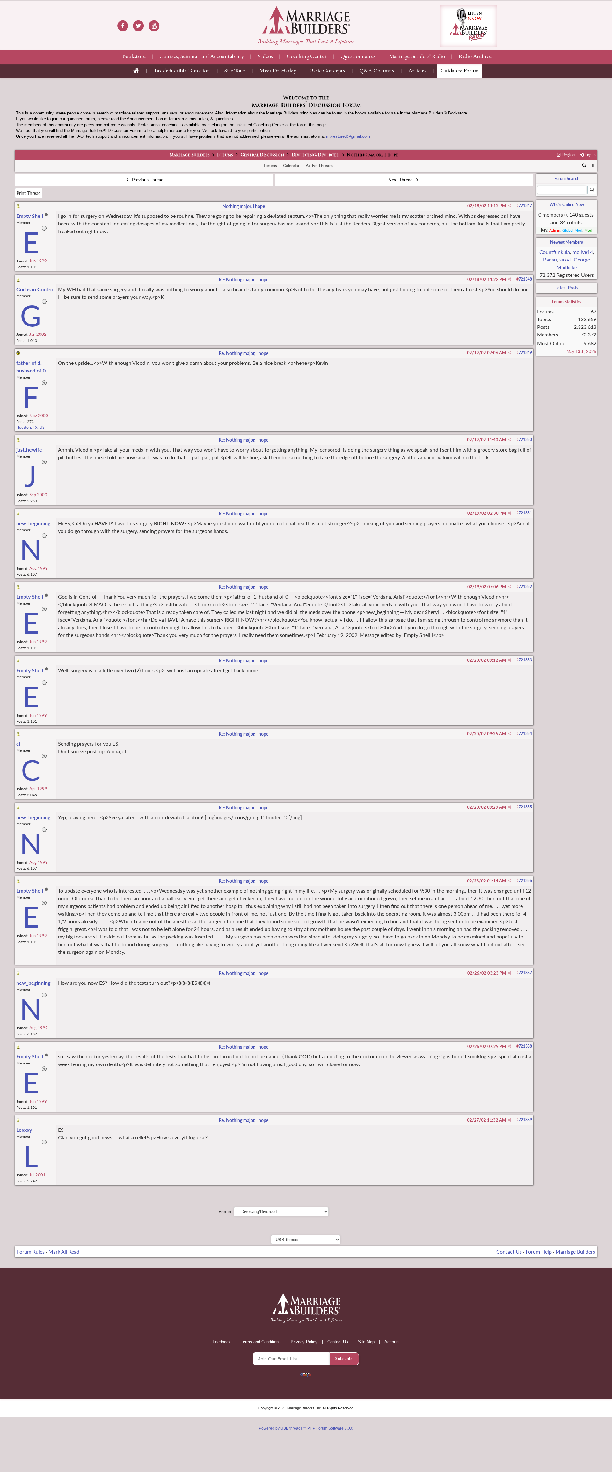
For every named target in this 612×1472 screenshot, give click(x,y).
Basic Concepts (327, 71)
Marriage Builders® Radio (417, 57)
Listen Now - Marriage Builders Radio (468, 26)
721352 (525, 586)
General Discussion (262, 155)
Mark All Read (63, 1251)
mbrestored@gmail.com (348, 136)
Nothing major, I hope (243, 206)
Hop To (225, 1211)
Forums (225, 155)
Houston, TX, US (30, 427)
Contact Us (509, 1251)
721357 (525, 972)
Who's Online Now (567, 204)
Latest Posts (566, 287)
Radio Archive (475, 57)
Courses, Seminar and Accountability (201, 57)
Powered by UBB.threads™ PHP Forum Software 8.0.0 (306, 1428)
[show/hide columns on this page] (593, 165)
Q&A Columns (376, 71)
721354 (525, 733)
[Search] (584, 166)
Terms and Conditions (261, 1341)
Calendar (291, 165)
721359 (525, 1119)
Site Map (366, 1341)
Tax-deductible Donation (182, 71)
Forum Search (566, 178)
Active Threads (319, 165)
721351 (525, 513)
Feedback (222, 1341)
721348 (525, 279)
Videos (265, 57)
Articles (417, 71)
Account (392, 1341)
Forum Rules (31, 1251)
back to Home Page (306, 20)
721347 (525, 205)
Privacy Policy (304, 1341)
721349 (525, 352)
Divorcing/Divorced (315, 155)
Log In (589, 154)
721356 (525, 880)
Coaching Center (307, 57)
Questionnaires (357, 57)
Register (568, 154)
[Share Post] (509, 206)
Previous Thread (147, 179)
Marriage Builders (190, 155)
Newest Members (566, 242)
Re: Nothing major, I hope (243, 279)
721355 (525, 807)
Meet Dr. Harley (277, 71)
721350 (525, 439)
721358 (525, 1046)
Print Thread (29, 193)
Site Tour (234, 71)
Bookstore (134, 57)
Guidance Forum (460, 71)
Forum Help (539, 1251)
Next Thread (401, 179)
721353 (525, 660)
